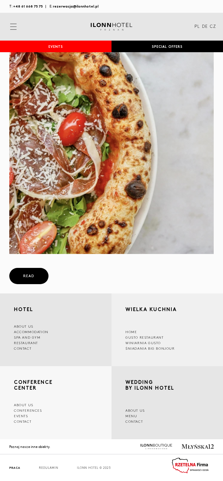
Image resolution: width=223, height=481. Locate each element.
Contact (22, 348)
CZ (213, 26)
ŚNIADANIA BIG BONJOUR (150, 348)
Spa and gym (27, 337)
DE (205, 26)
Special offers (167, 46)
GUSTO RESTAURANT (144, 337)
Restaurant (26, 343)
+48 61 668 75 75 (28, 5)
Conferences (28, 410)
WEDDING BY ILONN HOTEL (149, 385)
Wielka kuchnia (151, 309)
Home (131, 332)
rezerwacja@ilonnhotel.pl (75, 5)
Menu (131, 416)
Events (55, 46)
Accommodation (31, 332)
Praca (14, 468)
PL (197, 26)
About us (23, 326)
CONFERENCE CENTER (33, 384)
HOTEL (23, 309)
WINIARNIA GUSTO (143, 343)
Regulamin (48, 468)
